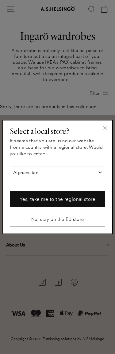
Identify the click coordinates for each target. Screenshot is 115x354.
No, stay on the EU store (57, 219)
